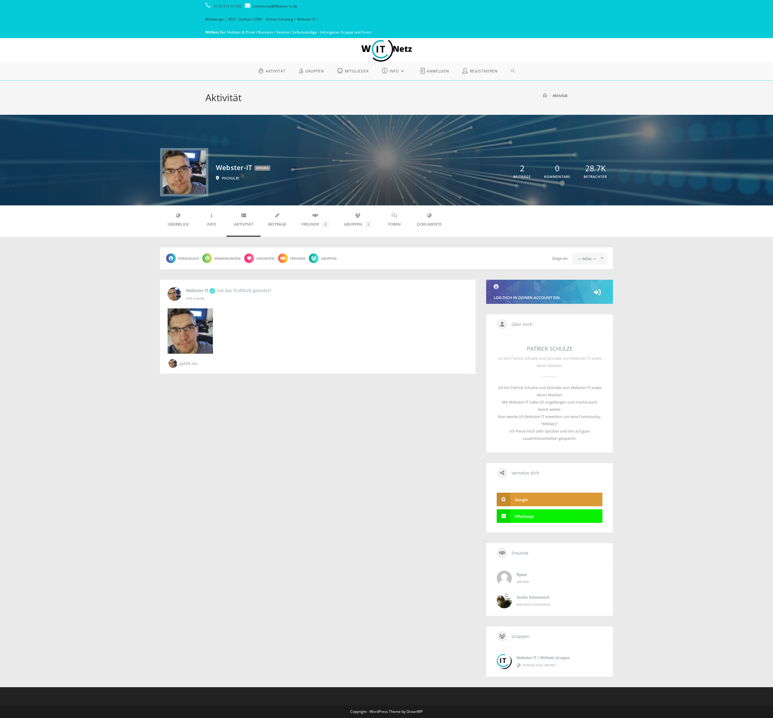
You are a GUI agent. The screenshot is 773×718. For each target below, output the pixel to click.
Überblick (178, 224)
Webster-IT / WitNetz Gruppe (543, 657)
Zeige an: (560, 258)
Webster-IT (306, 19)
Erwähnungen (227, 258)
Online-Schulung (279, 19)
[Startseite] (545, 95)
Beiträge (277, 224)
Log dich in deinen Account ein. (527, 297)
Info (211, 224)
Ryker (522, 574)
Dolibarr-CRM (250, 19)
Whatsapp (524, 516)
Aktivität (560, 95)
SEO (231, 19)
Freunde (313, 224)
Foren (394, 224)
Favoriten (265, 258)
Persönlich (188, 258)
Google (521, 499)
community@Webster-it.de (274, 6)
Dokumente (429, 224)
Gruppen (356, 224)
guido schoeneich (533, 597)
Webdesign (214, 19)
